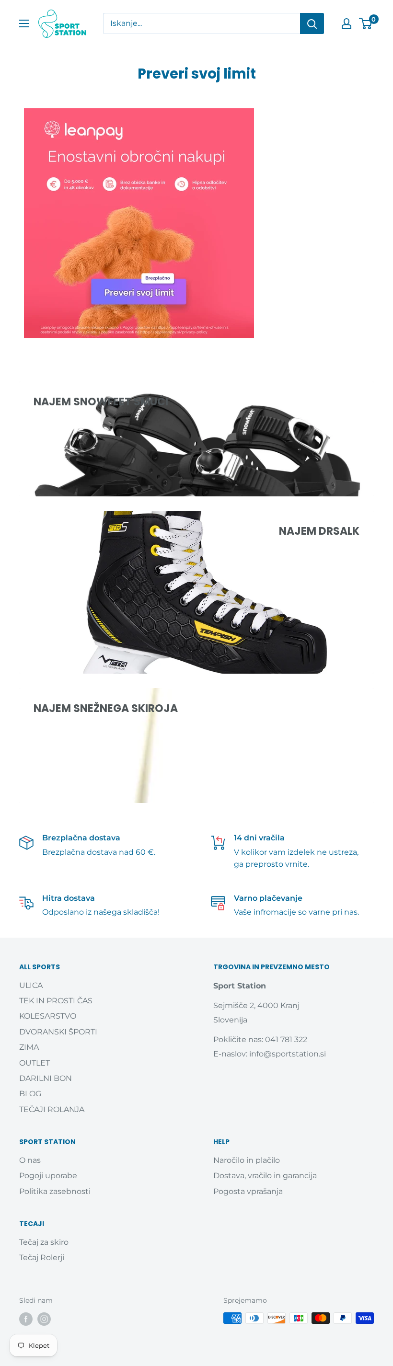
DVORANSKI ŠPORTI (58, 1031)
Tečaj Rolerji (41, 1257)
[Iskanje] (312, 23)
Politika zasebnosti (55, 1191)
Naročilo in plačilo (246, 1160)
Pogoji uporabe (48, 1175)
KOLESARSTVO (47, 1016)
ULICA (31, 985)
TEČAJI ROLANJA (51, 1109)
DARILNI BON (45, 1078)
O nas (30, 1160)
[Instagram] (44, 1319)
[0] (366, 23)
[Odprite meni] (24, 23)
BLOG (30, 1093)
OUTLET (34, 1063)
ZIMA (29, 1047)
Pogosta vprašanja (248, 1191)
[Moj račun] (346, 23)
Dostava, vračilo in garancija (265, 1175)
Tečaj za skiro (44, 1242)
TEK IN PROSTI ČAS (55, 1000)
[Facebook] (26, 1319)
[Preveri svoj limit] (196, 223)
